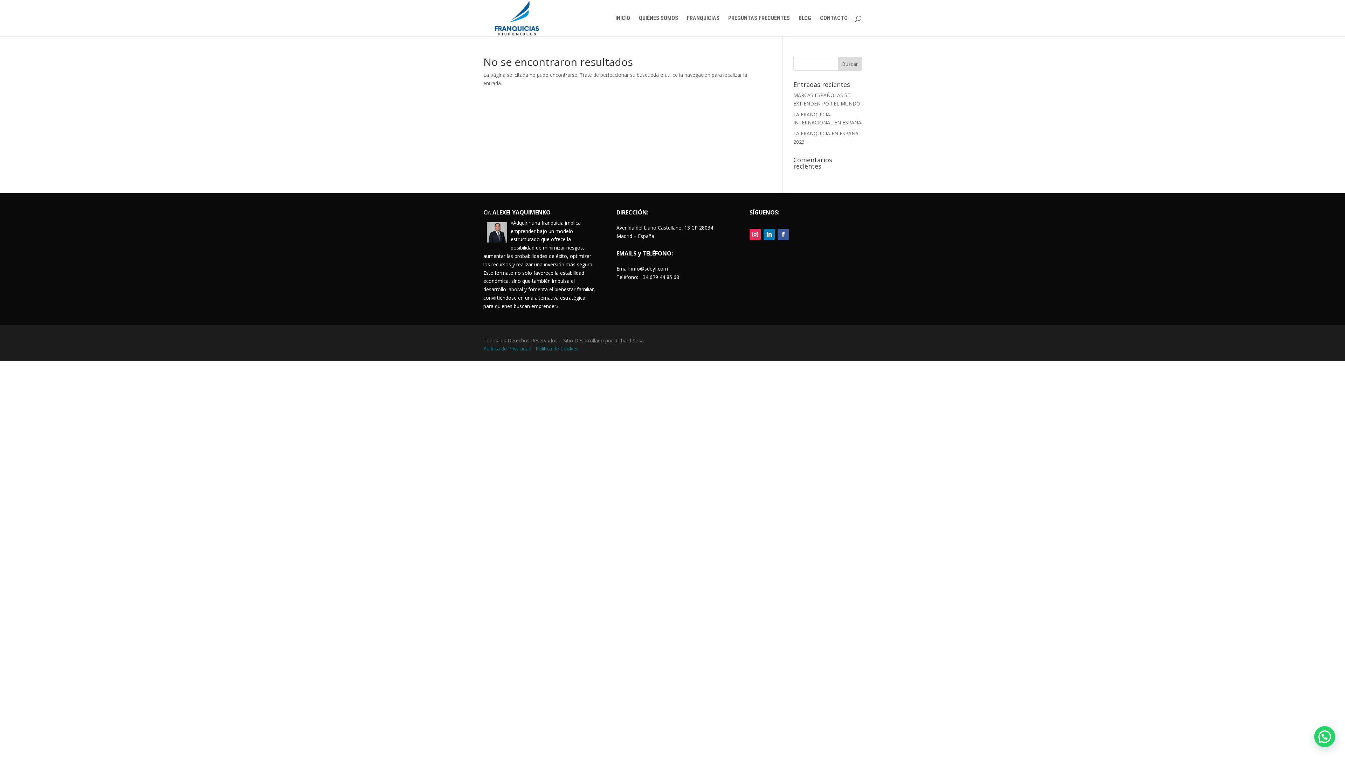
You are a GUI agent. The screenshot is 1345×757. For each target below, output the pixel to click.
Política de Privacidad (508, 348)
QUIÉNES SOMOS (658, 18)
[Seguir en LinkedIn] (769, 234)
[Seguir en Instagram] (755, 234)
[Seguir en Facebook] (783, 234)
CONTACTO (834, 18)
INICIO (622, 18)
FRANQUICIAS (703, 18)
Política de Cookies (557, 348)
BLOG (805, 18)
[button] (1324, 736)
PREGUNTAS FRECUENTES (759, 18)
